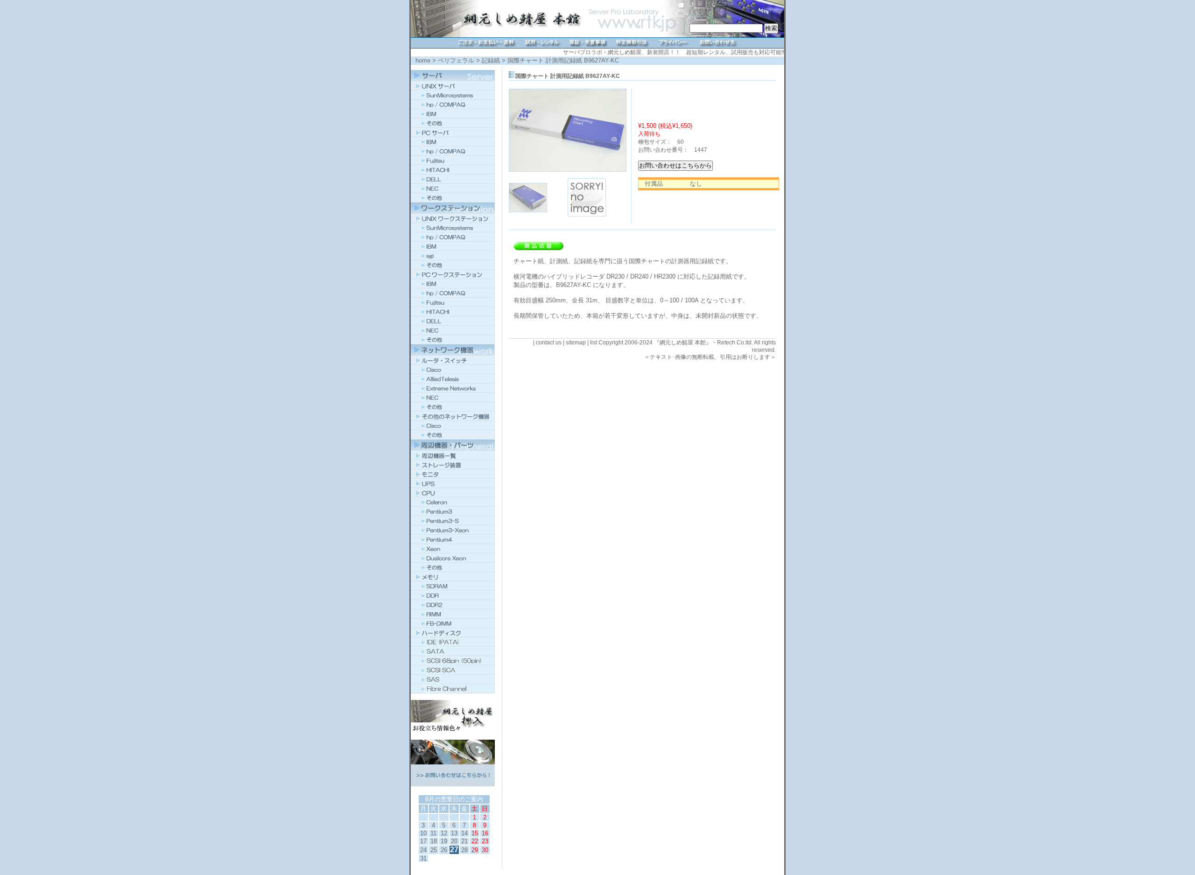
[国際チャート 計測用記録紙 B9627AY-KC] (567, 170)
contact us (549, 342)
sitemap (576, 342)
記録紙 (491, 60)
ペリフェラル (456, 60)
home (422, 60)
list (593, 342)
